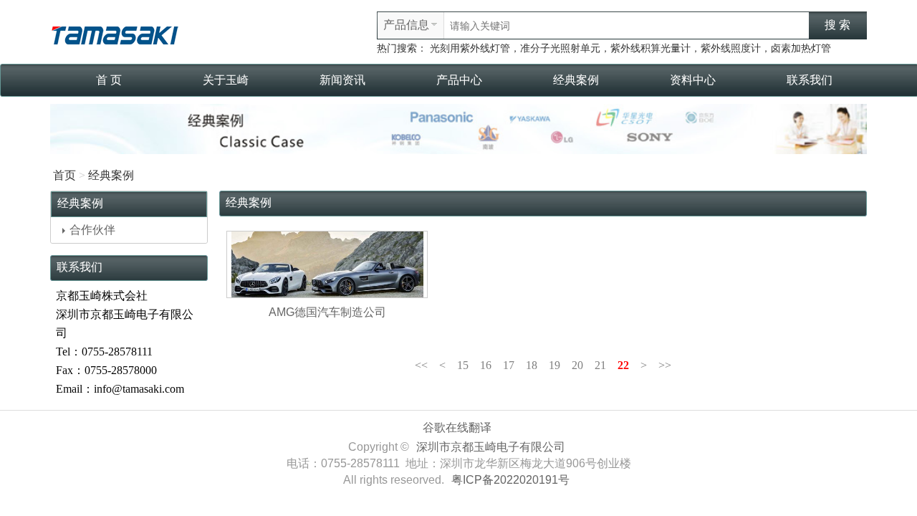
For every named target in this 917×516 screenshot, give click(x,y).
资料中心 (693, 80)
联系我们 (809, 80)
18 (531, 365)
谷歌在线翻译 (457, 427)
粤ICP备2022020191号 (510, 480)
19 (554, 365)
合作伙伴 (92, 230)
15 (463, 365)
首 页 (109, 80)
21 (600, 365)
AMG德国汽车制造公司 (327, 312)
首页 (64, 175)
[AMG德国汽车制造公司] (327, 264)
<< (421, 365)
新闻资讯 (342, 80)
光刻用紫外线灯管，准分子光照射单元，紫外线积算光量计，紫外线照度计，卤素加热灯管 (630, 48)
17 (508, 365)
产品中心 (459, 80)
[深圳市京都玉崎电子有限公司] (114, 33)
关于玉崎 (226, 80)
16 (485, 365)
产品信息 (406, 25)
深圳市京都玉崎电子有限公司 (490, 447)
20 (577, 365)
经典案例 (576, 80)
